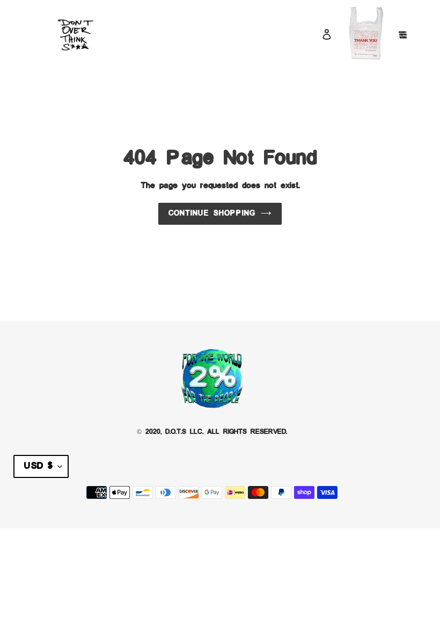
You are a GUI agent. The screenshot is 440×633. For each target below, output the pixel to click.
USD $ (38, 466)
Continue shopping (211, 213)
